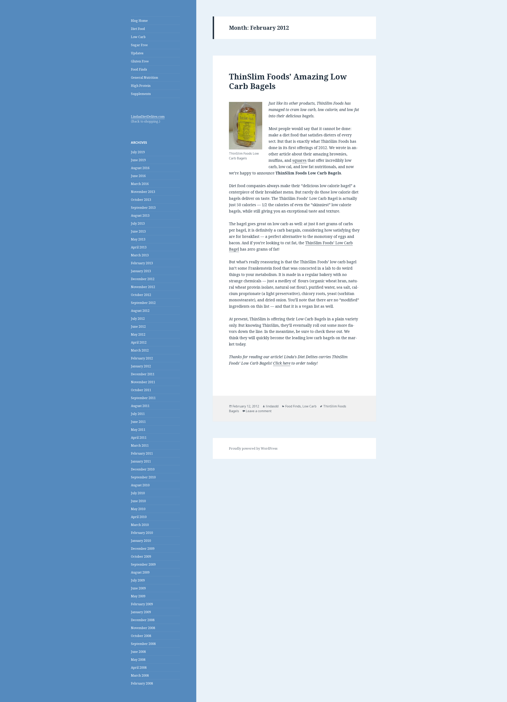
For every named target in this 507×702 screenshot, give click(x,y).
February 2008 (142, 683)
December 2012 (142, 279)
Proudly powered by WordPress (253, 448)
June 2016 (138, 176)
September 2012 (143, 303)
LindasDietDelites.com (148, 116)
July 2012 (138, 318)
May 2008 (138, 659)
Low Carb (138, 37)
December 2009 (142, 548)
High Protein (141, 85)
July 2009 (138, 580)
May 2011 (138, 429)
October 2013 (141, 199)
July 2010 (138, 493)
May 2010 (138, 509)
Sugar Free (139, 45)
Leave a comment (259, 411)
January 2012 (141, 366)
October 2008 (141, 636)
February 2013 (142, 263)
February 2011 (142, 453)
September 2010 (143, 477)
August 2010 (140, 485)
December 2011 (142, 374)
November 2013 (143, 192)
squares (299, 160)
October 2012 (141, 295)
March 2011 (140, 445)
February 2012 (142, 358)
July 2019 (138, 152)
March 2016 (140, 184)
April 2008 (139, 667)
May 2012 (138, 334)
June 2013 (138, 231)
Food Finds (139, 69)
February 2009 (142, 604)
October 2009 (141, 556)
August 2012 (140, 310)
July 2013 (138, 223)
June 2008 (138, 651)
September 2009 (143, 564)
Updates (137, 53)
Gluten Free (140, 61)
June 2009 (138, 588)
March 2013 (140, 255)
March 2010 (140, 525)
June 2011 (138, 421)
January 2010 (141, 540)
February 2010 (142, 533)
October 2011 (141, 390)
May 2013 (138, 239)
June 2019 (138, 160)
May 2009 (138, 596)
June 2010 (138, 501)
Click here (281, 363)
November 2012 (143, 287)
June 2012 (138, 326)
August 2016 (140, 168)
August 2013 (140, 215)
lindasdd (272, 406)
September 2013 (143, 207)
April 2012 (139, 342)
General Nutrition (144, 77)
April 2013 (139, 247)
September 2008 (143, 644)
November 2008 (143, 628)
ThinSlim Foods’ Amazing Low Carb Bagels (288, 81)
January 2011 (141, 461)
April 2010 (139, 517)
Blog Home (139, 20)
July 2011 (138, 414)
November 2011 (143, 382)
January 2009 (141, 612)
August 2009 (140, 572)
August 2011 (140, 406)
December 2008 (142, 620)
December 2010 (142, 469)
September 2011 (143, 398)
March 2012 (140, 350)
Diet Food (138, 29)
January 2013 (141, 271)
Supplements (141, 94)
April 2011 (139, 437)
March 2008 (140, 675)
